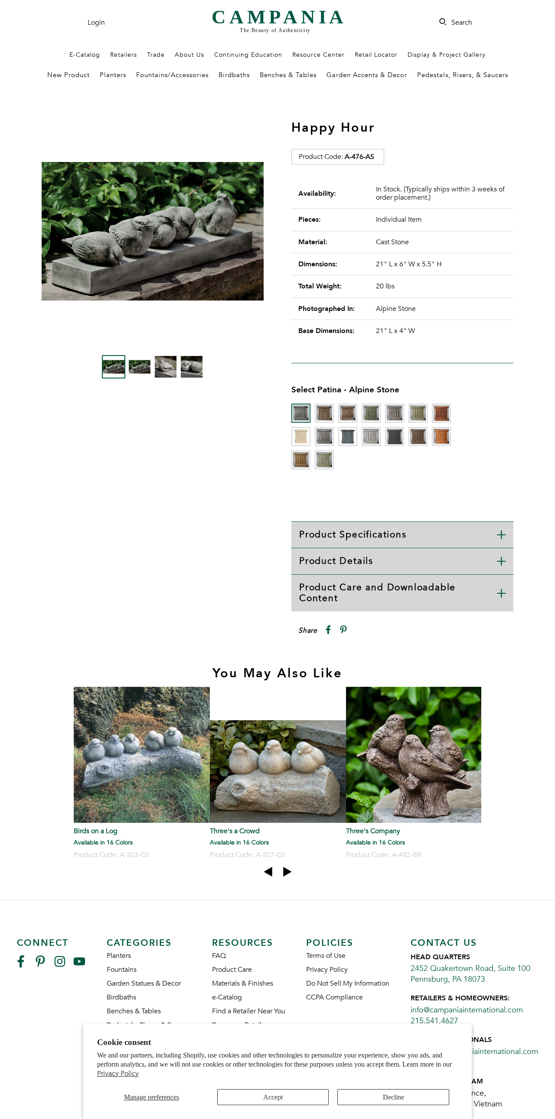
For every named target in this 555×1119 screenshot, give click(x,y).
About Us (189, 55)
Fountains (122, 969)
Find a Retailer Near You (248, 1011)
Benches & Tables (288, 75)
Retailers (123, 55)
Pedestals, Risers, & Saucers (462, 75)
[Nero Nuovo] (394, 436)
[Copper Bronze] (371, 413)
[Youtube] (79, 965)
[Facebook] (21, 965)
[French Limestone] (300, 436)
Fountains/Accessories (172, 75)
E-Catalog (84, 55)
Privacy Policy (118, 1073)
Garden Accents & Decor (366, 75)
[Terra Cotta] (441, 436)
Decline (393, 1097)
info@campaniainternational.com (467, 1010)
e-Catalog (227, 997)
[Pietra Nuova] (418, 436)
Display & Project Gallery (447, 55)
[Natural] (371, 436)
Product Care (232, 969)
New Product (68, 75)
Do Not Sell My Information (347, 983)
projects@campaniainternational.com (474, 1051)
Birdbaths (234, 75)
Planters (113, 75)
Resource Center (318, 55)
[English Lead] (394, 413)
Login (96, 22)
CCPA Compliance (334, 997)
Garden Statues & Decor (144, 983)
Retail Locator (376, 55)
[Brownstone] (347, 413)
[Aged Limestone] (324, 413)
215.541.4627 (434, 1021)
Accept (273, 1097)
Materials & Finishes (242, 983)
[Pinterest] (40, 965)
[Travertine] (300, 459)
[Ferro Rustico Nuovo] (441, 413)
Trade (156, 55)
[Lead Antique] (347, 436)
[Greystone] (324, 436)
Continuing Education (248, 55)
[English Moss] (418, 413)
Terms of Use (326, 956)
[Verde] (324, 459)
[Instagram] (60, 965)
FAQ (219, 956)
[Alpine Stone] (300, 413)
